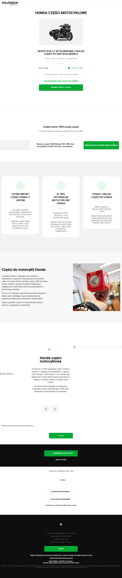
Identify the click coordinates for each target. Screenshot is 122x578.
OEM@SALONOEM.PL (65, 542)
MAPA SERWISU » (54, 561)
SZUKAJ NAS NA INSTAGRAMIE (60, 499)
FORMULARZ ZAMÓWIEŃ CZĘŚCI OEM (61, 471)
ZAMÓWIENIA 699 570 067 (63, 453)
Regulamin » (69, 561)
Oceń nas (61, 435)
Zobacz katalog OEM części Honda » (101, 145)
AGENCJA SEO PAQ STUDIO (71, 563)
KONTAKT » (62, 561)
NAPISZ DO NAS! (61, 459)
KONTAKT (61, 549)
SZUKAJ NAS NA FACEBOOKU (60, 491)
